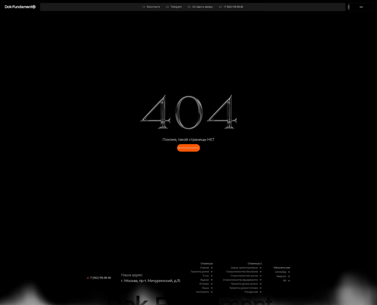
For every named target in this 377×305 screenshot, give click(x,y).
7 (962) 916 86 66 (100, 277)
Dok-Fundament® (20, 7)
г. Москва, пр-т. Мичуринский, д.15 (150, 281)
